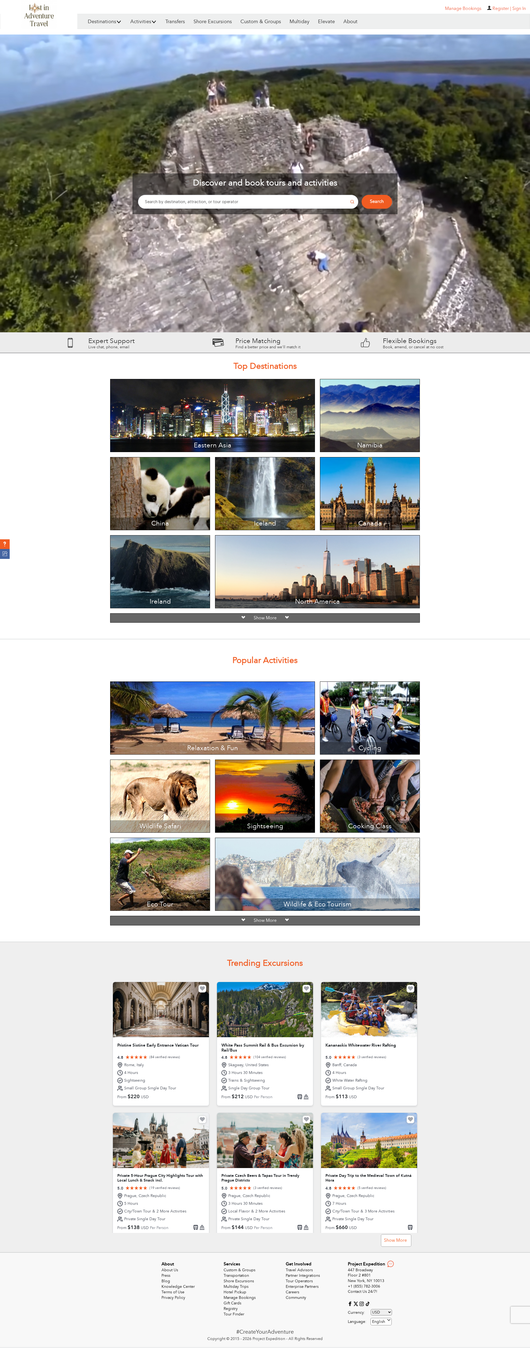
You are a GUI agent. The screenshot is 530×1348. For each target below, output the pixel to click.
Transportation (236, 1275)
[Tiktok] (367, 1303)
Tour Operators (299, 1281)
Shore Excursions (213, 21)
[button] (5, 544)
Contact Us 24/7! (362, 1291)
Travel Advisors (299, 1270)
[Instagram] (362, 1303)
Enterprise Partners (302, 1286)
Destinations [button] (102, 21)
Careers (292, 1292)
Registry (231, 1308)
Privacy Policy (173, 1297)
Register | (501, 9)
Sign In (519, 9)
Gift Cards (232, 1303)
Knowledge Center (178, 1286)
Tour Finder (234, 1314)
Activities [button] (140, 21)
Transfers (175, 21)
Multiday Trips (236, 1286)
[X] (356, 1303)
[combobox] (381, 1321)
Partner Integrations (303, 1275)
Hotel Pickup (235, 1292)
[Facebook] (351, 1303)
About (350, 21)
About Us (169, 1270)
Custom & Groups (260, 21)
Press (165, 1275)
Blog (165, 1281)
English (378, 1321)
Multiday (299, 21)
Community (296, 1297)
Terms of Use (172, 1292)
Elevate (326, 21)
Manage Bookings (240, 1297)
